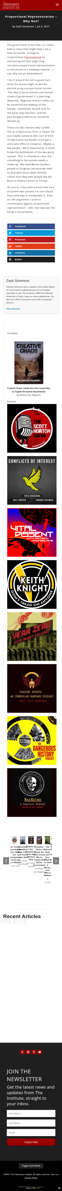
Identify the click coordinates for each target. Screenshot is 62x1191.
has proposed (32, 57)
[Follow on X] (22, 1052)
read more (31, 956)
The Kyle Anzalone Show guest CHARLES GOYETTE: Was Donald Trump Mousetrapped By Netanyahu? (31, 1007)
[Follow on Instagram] (28, 1052)
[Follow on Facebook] (34, 1052)
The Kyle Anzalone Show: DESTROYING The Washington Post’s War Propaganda (31, 974)
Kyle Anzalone (26, 951)
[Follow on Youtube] (39, 1052)
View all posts (13, 309)
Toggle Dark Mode (31, 1166)
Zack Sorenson (25, 26)
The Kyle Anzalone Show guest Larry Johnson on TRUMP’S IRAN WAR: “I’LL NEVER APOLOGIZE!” (31, 941)
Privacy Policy (31, 1178)
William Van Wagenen (30, 395)
